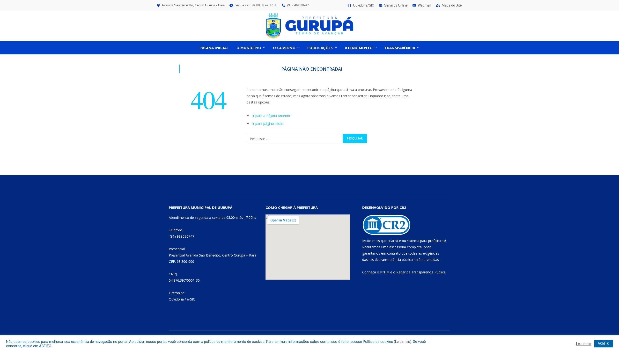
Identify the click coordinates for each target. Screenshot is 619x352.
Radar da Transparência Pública (421, 272)
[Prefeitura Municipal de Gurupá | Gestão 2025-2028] (309, 26)
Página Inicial (213, 47)
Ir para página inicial (267, 123)
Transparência (399, 47)
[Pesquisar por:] (295, 138)
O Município (248, 47)
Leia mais (402, 341)
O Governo (284, 47)
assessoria (397, 247)
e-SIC (191, 299)
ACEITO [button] (604, 343)
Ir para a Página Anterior (271, 115)
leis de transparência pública (391, 259)
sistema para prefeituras (426, 240)
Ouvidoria (176, 299)
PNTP (384, 272)
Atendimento (359, 47)
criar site (394, 240)
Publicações (320, 47)
